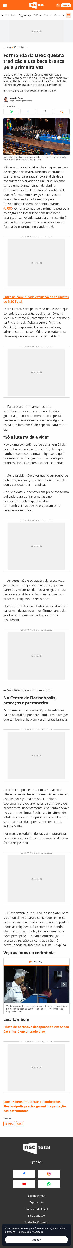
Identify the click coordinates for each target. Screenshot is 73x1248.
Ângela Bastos (17, 98)
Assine (66, 5)
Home (7, 47)
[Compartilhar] (62, 111)
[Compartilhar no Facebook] (28, 111)
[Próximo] (64, 984)
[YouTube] (24, 1184)
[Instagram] (49, 1174)
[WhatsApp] (49, 1184)
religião (9, 1123)
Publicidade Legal (36, 1209)
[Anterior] (9, 984)
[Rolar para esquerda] (2, 15)
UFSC (8, 208)
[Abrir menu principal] (4, 5)
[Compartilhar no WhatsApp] (11, 111)
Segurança (25, 15)
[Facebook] (24, 1174)
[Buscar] (58, 5)
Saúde (47, 15)
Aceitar (36, 1239)
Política (37, 15)
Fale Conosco (36, 1216)
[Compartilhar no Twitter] (45, 111)
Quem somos (36, 1196)
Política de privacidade (30, 1231)
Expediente (36, 1202)
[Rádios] (68, 15)
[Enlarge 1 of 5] (65, 970)
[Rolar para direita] (63, 15)
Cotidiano (10, 15)
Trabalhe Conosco (36, 1222)
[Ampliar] (65, 122)
